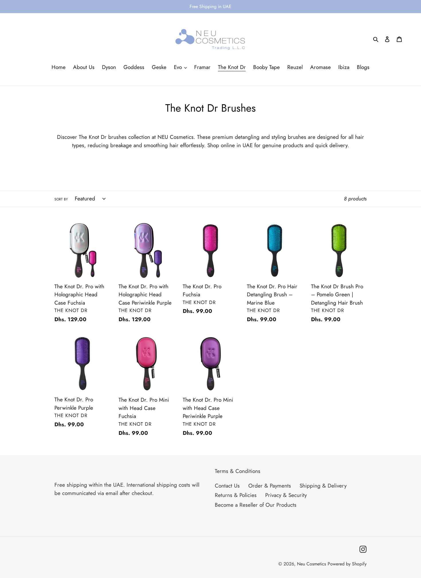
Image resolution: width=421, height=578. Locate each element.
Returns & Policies (236, 495)
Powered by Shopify (347, 564)
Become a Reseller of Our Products (255, 505)
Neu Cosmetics (311, 564)
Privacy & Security (286, 495)
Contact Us (227, 486)
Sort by (61, 199)
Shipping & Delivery (323, 486)
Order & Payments (269, 486)
